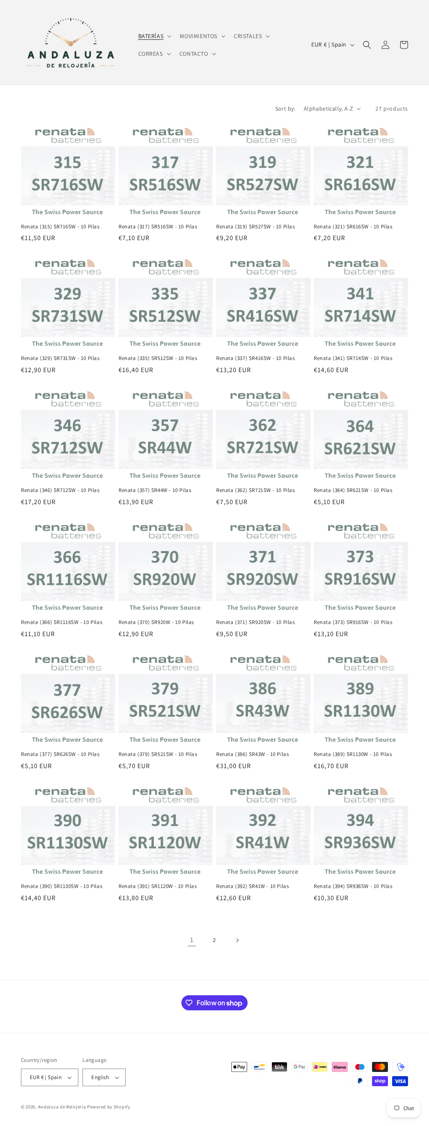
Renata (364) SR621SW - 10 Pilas (353, 490)
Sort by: (285, 108)
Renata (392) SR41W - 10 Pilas (252, 886)
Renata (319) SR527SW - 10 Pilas (255, 226)
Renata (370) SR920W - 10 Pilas (156, 622)
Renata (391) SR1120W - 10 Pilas (158, 886)
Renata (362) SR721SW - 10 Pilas (255, 490)
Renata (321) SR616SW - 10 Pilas (353, 226)
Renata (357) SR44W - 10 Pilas (155, 490)
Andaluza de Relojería (62, 1107)
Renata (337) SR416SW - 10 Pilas (255, 358)
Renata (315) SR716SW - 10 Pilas (60, 226)
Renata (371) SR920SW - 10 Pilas (255, 622)
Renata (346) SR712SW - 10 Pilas (60, 490)
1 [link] (192, 939)
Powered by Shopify (108, 1107)
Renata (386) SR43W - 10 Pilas (252, 754)
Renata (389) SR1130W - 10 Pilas (353, 754)
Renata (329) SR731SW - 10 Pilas (60, 358)
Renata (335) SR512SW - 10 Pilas (158, 358)
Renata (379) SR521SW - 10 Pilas (158, 754)
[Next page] (237, 940)
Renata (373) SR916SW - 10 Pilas (353, 622)
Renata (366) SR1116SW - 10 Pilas (61, 622)
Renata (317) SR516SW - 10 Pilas (158, 226)
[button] (154, 36)
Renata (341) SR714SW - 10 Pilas (353, 358)
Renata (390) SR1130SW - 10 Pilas (61, 886)
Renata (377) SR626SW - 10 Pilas (60, 754)
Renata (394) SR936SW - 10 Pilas (353, 886)
